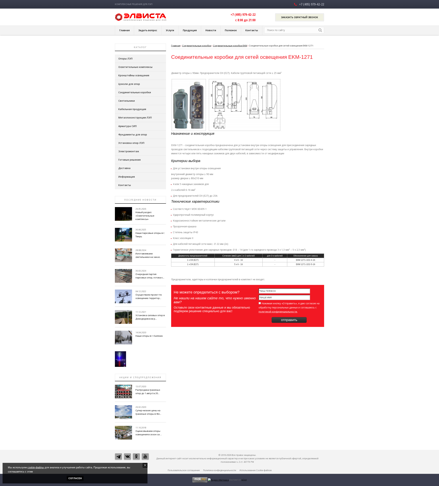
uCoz (244, 479)
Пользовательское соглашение (184, 470)
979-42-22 (311, 4)
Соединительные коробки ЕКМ (230, 45)
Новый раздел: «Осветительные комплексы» (144, 216)
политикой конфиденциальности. (278, 311)
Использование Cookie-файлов (255, 470)
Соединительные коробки (196, 45)
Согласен (75, 478)
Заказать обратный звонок (299, 17)
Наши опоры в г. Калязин (149, 335)
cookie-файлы (35, 467)
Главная (175, 45)
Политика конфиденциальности (219, 470)
